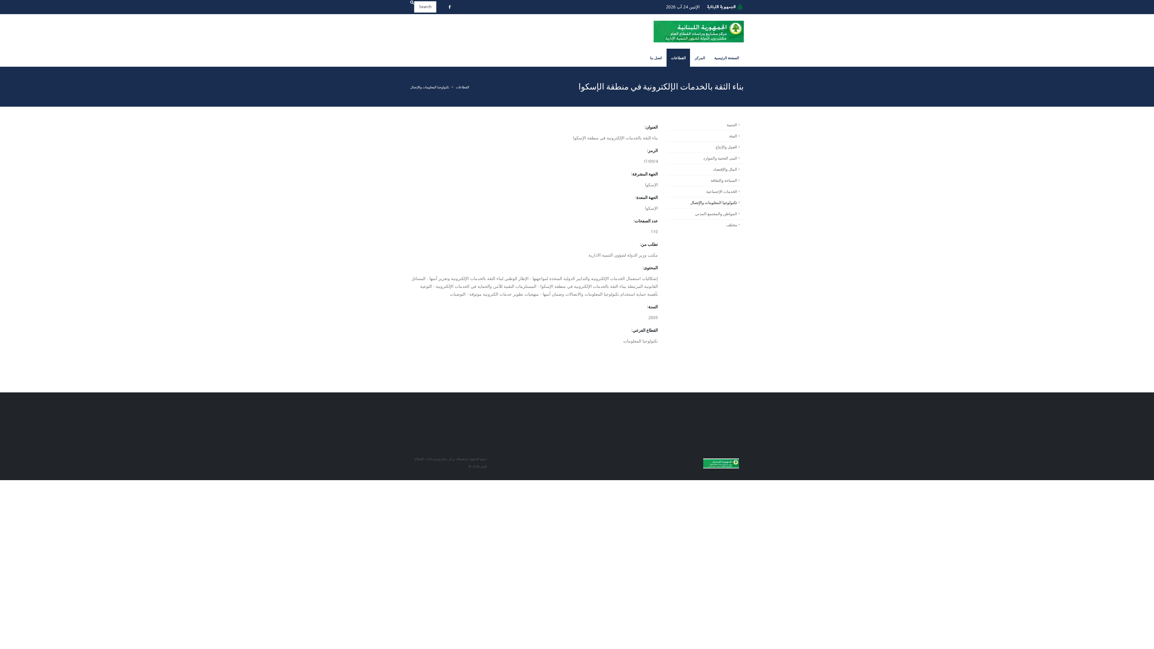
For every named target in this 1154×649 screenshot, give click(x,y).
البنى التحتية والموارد (720, 158)
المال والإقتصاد (725, 169)
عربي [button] (471, 7)
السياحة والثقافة (724, 180)
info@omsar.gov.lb (427, 426)
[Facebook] (450, 7)
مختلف (731, 224)
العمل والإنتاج (726, 147)
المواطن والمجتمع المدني (716, 213)
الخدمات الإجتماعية (721, 191)
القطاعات (678, 57)
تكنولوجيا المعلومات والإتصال (429, 87)
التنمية (732, 124)
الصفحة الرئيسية (726, 57)
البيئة (733, 136)
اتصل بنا (656, 57)
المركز (700, 57)
